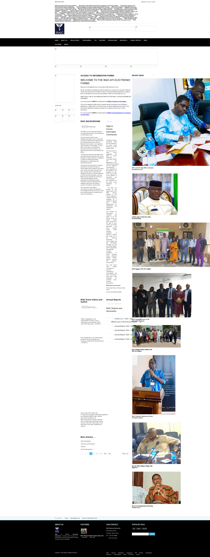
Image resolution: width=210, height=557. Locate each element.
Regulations (75, 40)
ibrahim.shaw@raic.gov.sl (113, 543)
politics (138, 528)
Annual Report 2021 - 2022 (124, 330)
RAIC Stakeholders (86, 441)
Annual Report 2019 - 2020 (124, 339)
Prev (152, 75)
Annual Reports (136, 40)
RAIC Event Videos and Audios (91, 301)
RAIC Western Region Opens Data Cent (92, 535)
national (144, 528)
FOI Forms (58, 44)
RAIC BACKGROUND (90, 121)
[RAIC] (59, 29)
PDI (96, 40)
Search (152, 534)
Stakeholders (112, 40)
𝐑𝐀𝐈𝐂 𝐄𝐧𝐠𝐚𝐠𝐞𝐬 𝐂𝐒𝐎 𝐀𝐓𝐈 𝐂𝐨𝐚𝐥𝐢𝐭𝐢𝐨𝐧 (141, 269)
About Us (64, 40)
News (145, 40)
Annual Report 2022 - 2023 (124, 326)
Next (105, 453)
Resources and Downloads (88, 444)
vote (134, 528)
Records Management (87, 449)
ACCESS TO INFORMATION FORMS (97, 75)
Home (56, 40)
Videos (66, 44)
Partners (102, 40)
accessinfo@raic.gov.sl (112, 540)
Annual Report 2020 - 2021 (124, 335)
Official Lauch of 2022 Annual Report (124, 322)
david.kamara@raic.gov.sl (113, 545)
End (110, 453)
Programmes (87, 40)
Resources (123, 40)
